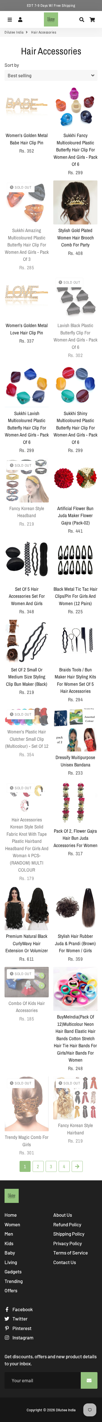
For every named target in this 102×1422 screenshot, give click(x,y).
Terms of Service (70, 1252)
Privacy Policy (67, 1243)
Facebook (22, 1309)
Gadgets (13, 1271)
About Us (62, 1215)
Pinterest (21, 1328)
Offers (11, 1290)
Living (11, 1262)
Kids (9, 1243)
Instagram (22, 1337)
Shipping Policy (68, 1233)
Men (9, 1233)
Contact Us (64, 1262)
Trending (14, 1281)
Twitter (19, 1318)
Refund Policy (67, 1224)
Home (11, 1215)
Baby (10, 1252)
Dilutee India (14, 32)
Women (12, 1224)
